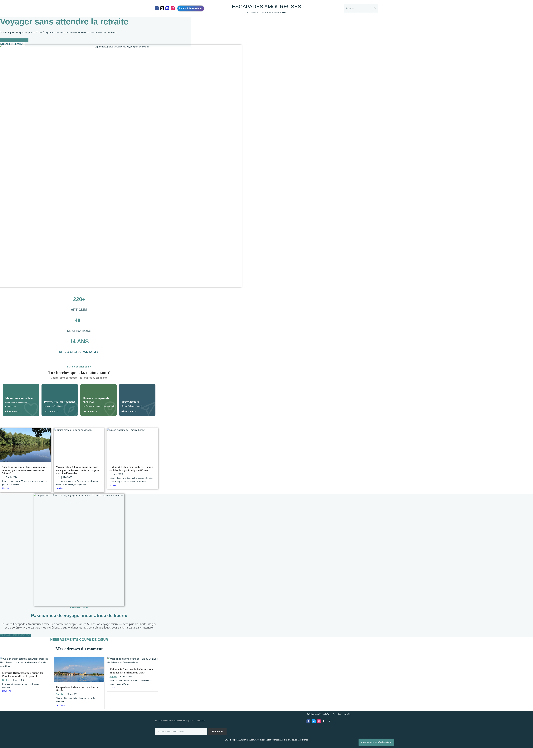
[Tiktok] (162, 8)
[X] (314, 721)
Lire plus (5, 488)
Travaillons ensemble (342, 714)
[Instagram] (173, 8)
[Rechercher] (375, 8)
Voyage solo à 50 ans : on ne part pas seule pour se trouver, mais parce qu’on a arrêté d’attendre (78, 470)
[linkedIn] (167, 8)
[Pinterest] (329, 721)
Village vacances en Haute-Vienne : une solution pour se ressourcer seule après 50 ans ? (24, 470)
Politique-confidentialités (318, 714)
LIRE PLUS (6, 691)
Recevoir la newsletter (190, 8)
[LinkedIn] (324, 721)
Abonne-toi (217, 731)
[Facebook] (157, 8)
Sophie (5, 680)
